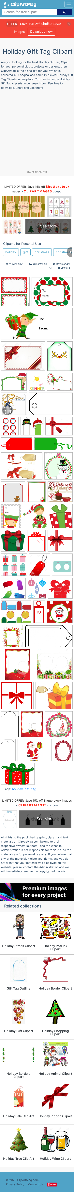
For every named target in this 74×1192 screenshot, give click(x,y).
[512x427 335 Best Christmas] (59, 383)
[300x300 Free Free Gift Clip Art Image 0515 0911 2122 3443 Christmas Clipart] (60, 590)
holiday (10, 252)
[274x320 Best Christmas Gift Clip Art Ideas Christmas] (35, 517)
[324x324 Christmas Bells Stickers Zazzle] (14, 405)
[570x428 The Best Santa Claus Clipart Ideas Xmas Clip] (35, 751)
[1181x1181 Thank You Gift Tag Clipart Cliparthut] (13, 493)
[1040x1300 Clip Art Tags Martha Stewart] (62, 566)
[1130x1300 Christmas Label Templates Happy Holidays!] (15, 293)
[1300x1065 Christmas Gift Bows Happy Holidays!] (59, 428)
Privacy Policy (15, 1184)
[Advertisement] (37, 132)
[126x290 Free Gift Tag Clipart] (39, 613)
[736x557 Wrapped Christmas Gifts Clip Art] (17, 775)
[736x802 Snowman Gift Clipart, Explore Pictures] (58, 468)
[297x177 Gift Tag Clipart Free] (50, 406)
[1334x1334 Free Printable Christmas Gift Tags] (59, 613)
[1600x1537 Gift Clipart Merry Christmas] (17, 697)
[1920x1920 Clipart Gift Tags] (13, 590)
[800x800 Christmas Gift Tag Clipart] (60, 542)
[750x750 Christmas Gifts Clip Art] (14, 566)
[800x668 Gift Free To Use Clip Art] (54, 697)
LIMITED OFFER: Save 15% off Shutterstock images (37, 800)
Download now (41, 31)
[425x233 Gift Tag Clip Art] (48, 638)
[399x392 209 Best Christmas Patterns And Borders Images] (32, 428)
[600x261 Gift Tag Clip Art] (53, 446)
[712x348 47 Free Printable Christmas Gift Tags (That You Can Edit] (36, 325)
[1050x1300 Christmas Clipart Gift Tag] (39, 566)
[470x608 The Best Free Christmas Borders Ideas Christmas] (36, 493)
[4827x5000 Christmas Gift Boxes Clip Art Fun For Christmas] (13, 542)
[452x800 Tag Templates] (8, 751)
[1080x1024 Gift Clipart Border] (54, 666)
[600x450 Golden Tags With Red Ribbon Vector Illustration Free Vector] (21, 468)
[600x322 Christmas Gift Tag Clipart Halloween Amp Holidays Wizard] (16, 446)
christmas (42, 252)
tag (33, 789)
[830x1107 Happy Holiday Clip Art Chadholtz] (37, 383)
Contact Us (35, 1184)
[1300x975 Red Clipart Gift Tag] (23, 358)
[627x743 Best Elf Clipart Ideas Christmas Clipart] (60, 517)
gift (25, 252)
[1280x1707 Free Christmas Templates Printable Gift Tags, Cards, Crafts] (37, 590)
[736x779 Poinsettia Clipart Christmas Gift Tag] (58, 726)
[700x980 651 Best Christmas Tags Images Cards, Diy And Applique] (11, 517)
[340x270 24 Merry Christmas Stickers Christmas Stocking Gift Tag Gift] (52, 293)
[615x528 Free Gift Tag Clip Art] (16, 613)
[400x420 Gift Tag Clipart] (17, 666)
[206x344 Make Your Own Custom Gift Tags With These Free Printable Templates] (10, 726)
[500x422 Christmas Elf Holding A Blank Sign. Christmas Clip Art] (13, 383)
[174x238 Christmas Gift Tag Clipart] (36, 542)
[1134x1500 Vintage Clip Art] (63, 751)
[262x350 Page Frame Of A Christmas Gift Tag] (32, 726)
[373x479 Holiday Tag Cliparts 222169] (59, 358)
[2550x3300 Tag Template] (9, 428)
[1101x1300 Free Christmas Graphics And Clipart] (12, 638)
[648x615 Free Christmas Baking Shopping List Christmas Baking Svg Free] (60, 493)
